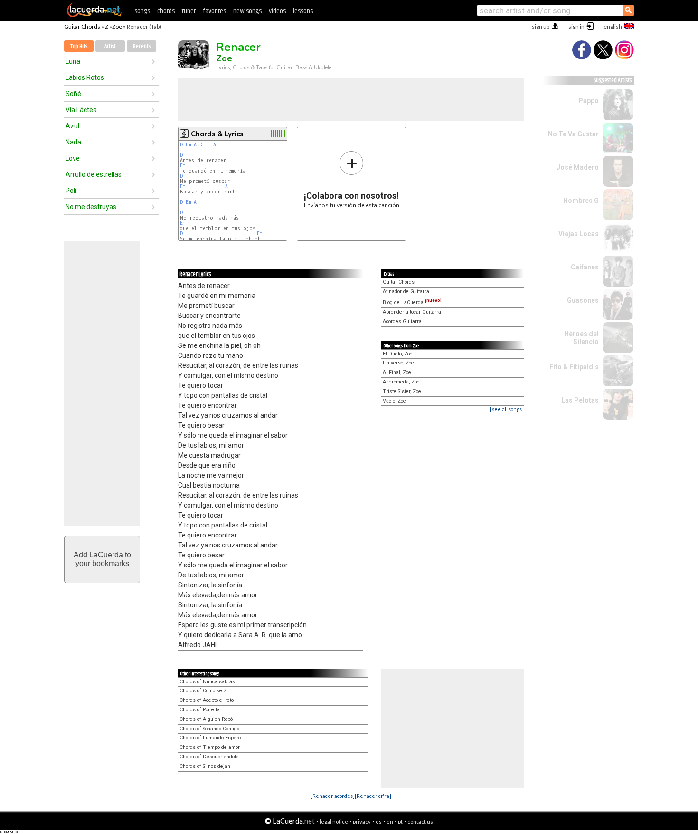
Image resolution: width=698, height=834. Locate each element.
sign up (540, 26)
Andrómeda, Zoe (401, 382)
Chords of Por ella (199, 710)
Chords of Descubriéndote (209, 757)
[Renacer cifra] (373, 796)
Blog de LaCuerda (412, 302)
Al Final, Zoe (397, 372)
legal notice (334, 821)
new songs (247, 11)
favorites (214, 11)
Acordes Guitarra (402, 321)
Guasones (583, 300)
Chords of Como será (203, 691)
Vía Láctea (81, 110)
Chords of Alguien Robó (206, 719)
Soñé (73, 93)
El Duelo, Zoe (398, 354)
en (390, 821)
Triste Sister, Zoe (402, 391)
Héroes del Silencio (581, 337)
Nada (73, 142)
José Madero (578, 167)
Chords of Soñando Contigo (209, 729)
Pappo (588, 101)
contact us (420, 821)
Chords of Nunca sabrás (207, 682)
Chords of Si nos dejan (204, 766)
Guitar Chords (82, 26)
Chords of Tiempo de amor (209, 747)
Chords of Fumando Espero (210, 738)
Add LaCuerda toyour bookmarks (102, 559)
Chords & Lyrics (217, 134)
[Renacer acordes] (333, 796)
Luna (73, 61)
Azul (72, 126)
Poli (71, 190)
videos (277, 11)
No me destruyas (91, 207)
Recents (142, 46)
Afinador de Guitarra (406, 291)
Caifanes (585, 267)
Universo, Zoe (398, 363)
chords (166, 11)
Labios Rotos (85, 77)
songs (142, 11)
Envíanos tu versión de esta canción (351, 179)
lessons (303, 11)
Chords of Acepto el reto (206, 700)
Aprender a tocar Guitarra (412, 312)
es (379, 821)
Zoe (117, 26)
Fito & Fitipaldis (574, 367)
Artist (110, 46)
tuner (189, 11)
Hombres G (581, 200)
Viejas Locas (578, 234)
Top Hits (78, 46)
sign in (576, 26)
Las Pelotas (580, 400)
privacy (362, 821)
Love (73, 158)
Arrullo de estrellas (94, 174)
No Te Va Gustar (573, 134)
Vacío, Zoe (394, 401)
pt (400, 821)
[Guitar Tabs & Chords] (94, 15)
